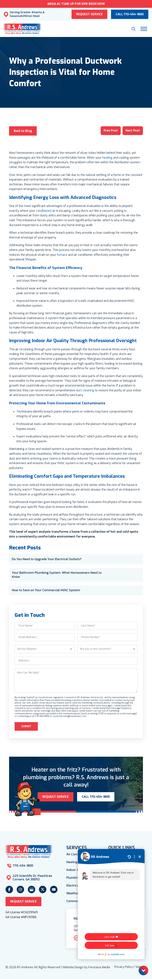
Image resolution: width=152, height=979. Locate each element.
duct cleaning (85, 390)
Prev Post (111, 130)
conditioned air (45, 211)
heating (107, 158)
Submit (26, 726)
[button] (133, 28)
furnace (62, 255)
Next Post (132, 130)
